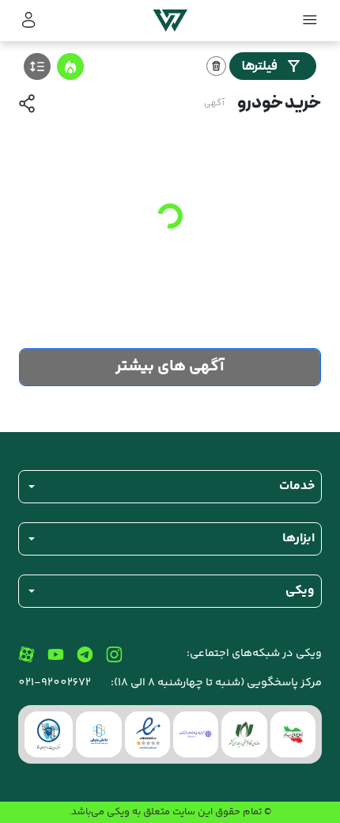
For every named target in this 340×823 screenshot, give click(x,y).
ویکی (118, 812)
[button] (29, 20)
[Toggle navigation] (311, 20)
